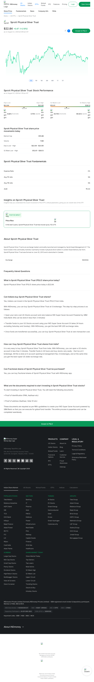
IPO (49, 4)
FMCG (28, 514)
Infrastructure (30, 524)
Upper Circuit (30, 577)
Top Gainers (30, 560)
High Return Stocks (10, 574)
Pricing (64, 4)
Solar (50, 514)
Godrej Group (74, 528)
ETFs (36, 4)
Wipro (6, 541)
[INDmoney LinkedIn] (9, 460)
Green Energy (52, 506)
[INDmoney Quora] (31, 460)
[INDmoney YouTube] (18, 460)
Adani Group (74, 503)
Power (28, 521)
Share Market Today (33, 556)
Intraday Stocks (31, 591)
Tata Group (74, 499)
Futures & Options (51, 456)
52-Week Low (30, 574)
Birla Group (74, 514)
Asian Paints (8, 548)
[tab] (11, 488)
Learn (62, 451)
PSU (27, 531)
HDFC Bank (8, 506)
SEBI (17, 616)
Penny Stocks (8, 567)
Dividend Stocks (9, 570)
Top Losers (29, 563)
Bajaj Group (74, 510)
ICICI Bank (7, 517)
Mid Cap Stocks (9, 560)
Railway (28, 535)
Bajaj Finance (8, 524)
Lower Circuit (30, 581)
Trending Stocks (31, 584)
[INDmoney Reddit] (26, 460)
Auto (27, 510)
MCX (32, 616)
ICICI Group (74, 531)
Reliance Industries (10, 503)
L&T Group (73, 524)
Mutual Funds (43, 4)
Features (56, 4)
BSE (27, 616)
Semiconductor (53, 510)
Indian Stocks (30, 4)
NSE (22, 616)
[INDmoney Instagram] (22, 460)
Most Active (30, 567)
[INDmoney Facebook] (5, 460)
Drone (50, 517)
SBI (5, 510)
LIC (5, 538)
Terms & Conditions (78, 450)
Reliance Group (75, 506)
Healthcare (30, 548)
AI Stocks (51, 499)
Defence (29, 517)
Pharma (28, 506)
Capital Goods (31, 538)
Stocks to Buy (30, 588)
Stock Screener (9, 584)
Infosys (6, 521)
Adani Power (8, 528)
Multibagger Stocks (10, 577)
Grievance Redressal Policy (79, 459)
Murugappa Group (76, 538)
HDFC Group (74, 517)
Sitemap (62, 467)
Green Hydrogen (53, 521)
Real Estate (30, 528)
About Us (63, 443)
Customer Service (63, 456)
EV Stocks (51, 503)
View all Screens (9, 581)
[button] (67, 30)
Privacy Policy (77, 446)
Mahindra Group (75, 521)
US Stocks (22, 4)
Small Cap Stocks (10, 563)
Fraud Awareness (63, 462)
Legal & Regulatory (78, 454)
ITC (5, 535)
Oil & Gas (29, 545)
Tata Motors (8, 499)
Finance (28, 541)
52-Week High (31, 570)
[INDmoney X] (13, 460)
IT (26, 503)
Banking (28, 499)
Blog (61, 447)
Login (73, 4)
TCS (5, 514)
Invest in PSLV (47, 424)
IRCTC (6, 531)
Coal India (7, 545)
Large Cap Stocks (10, 556)
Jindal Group (74, 535)
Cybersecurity (53, 524)
